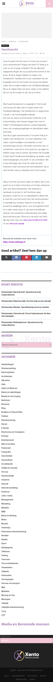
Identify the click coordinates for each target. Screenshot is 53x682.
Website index (21, 679)
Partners (43, 676)
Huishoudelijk (7, 476)
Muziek (4, 524)
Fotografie (6, 452)
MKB (3, 512)
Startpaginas (7, 547)
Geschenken (6, 456)
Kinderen (5, 492)
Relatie (4, 539)
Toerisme (5, 559)
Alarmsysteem (7, 372)
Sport (3, 543)
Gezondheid (6, 460)
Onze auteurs (32, 676)
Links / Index (6, 496)
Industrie (5, 480)
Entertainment (7, 440)
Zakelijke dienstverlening (12, 607)
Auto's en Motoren (9, 388)
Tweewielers (7, 567)
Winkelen (5, 591)
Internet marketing (9, 488)
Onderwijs (5, 528)
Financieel (6, 448)
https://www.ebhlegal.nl (14, 242)
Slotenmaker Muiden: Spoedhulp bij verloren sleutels (25, 307)
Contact (32, 679)
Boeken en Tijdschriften (11, 412)
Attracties (5, 380)
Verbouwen (6, 575)
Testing (4, 555)
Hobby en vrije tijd (9, 468)
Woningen (5, 599)
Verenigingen (7, 579)
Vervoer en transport (10, 583)
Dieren (4, 424)
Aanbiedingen (7, 364)
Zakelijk (4, 603)
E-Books (5, 428)
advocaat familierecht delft (35, 220)
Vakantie (5, 571)
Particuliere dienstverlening (13, 531)
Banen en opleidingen (11, 392)
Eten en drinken (8, 444)
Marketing (5, 504)
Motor (4, 519)
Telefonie (5, 551)
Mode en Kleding (8, 516)
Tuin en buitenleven (9, 563)
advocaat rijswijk (17, 223)
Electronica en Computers (12, 432)
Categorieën (5, 636)
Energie (4, 436)
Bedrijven (5, 45)
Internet (4, 484)
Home (6, 676)
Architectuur (6, 376)
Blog (3, 408)
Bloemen (5, 404)
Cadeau (4, 416)
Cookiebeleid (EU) (18, 676)
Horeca (4, 472)
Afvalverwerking (8, 368)
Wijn (3, 587)
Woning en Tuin (8, 595)
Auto (3, 384)
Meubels (5, 508)
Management (7, 500)
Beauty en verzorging (10, 396)
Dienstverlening (8, 420)
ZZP (3, 615)
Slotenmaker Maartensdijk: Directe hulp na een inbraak (26, 301)
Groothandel (7, 464)
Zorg (3, 611)
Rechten (5, 535)
